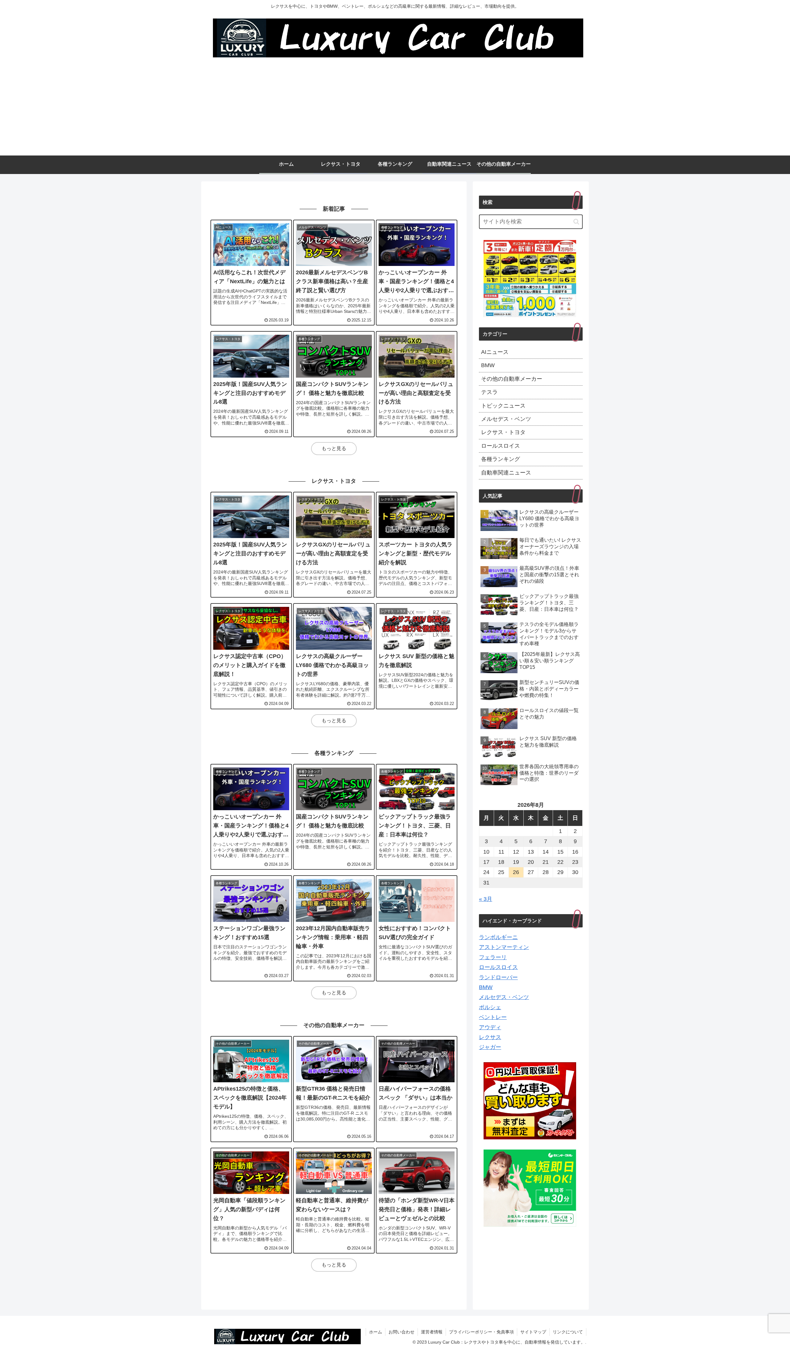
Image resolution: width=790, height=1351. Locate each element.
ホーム (375, 1331)
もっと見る (334, 448)
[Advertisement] (395, 109)
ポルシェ (490, 1007)
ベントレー (493, 1017)
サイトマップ (533, 1331)
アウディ (490, 1027)
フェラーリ (493, 957)
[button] (576, 221)
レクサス (490, 1037)
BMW (486, 987)
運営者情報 (432, 1331)
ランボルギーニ (498, 937)
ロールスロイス (498, 967)
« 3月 (485, 899)
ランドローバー (498, 977)
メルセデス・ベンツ (504, 997)
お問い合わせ (401, 1331)
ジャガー (490, 1047)
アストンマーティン (504, 947)
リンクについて (568, 1331)
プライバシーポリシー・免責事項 (481, 1331)
